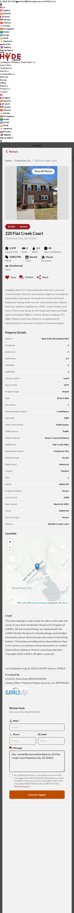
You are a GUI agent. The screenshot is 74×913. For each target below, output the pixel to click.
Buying (3, 80)
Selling (3, 83)
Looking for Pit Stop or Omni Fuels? (16, 62)
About (3, 86)
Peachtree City (23, 160)
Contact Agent (37, 794)
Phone (17, 734)
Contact (4, 92)
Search (3, 71)
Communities (6, 74)
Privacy (25, 786)
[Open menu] (1, 140)
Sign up (3, 50)
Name (16, 720)
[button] (37, 567)
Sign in (10, 50)
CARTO (64, 603)
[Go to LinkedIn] (1, 4)
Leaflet (23, 603)
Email (44, 734)
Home (8, 160)
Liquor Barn (5, 65)
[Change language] (2, 7)
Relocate (4, 77)
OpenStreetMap (38, 603)
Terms (17, 786)
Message (17, 748)
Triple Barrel (6, 68)
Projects (4, 88)
